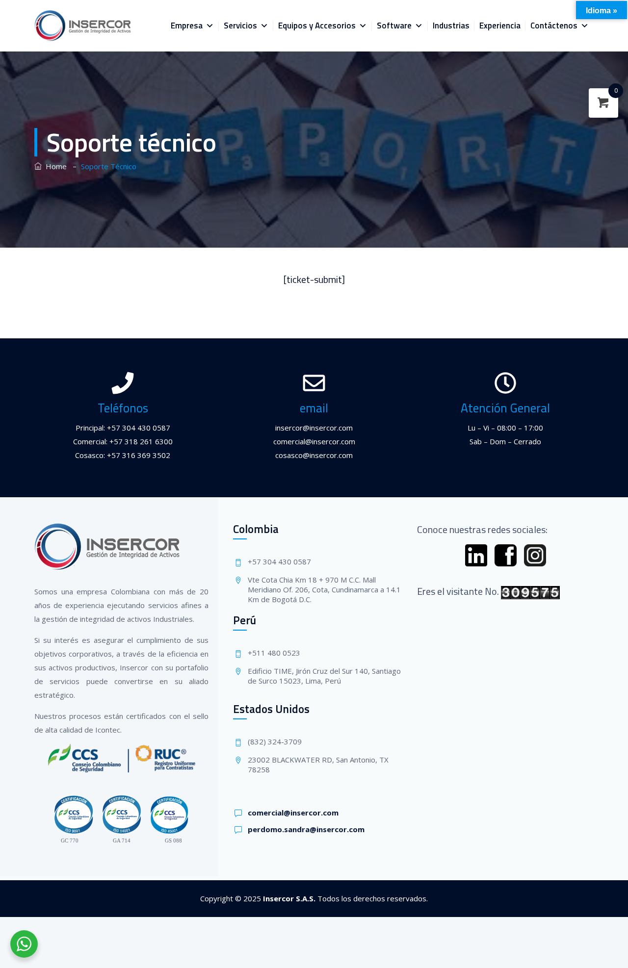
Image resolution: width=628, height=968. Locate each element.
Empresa (187, 25)
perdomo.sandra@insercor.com (306, 829)
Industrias (451, 25)
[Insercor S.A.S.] (83, 25)
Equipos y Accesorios (317, 25)
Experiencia (500, 25)
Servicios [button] (240, 25)
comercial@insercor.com (293, 812)
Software (394, 25)
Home (54, 166)
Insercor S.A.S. (289, 898)
